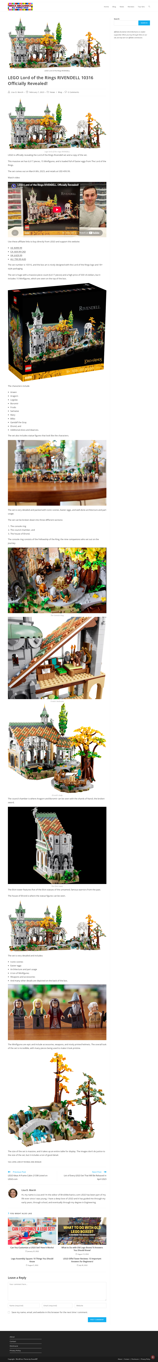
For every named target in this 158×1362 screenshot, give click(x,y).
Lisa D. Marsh (17, 92)
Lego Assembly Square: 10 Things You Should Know (32, 1260)
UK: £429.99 (16, 255)
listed (14, 1162)
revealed (38, 1162)
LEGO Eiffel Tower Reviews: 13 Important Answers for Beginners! (82, 1260)
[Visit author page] (13, 1193)
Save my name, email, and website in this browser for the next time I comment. (50, 1312)
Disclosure (14, 1346)
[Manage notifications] (153, 1357)
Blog (60, 92)
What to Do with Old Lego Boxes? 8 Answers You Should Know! (82, 1249)
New (32, 1162)
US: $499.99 (16, 247)
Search (116, 19)
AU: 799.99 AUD (18, 259)
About (12, 1337)
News (52, 92)
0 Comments (73, 92)
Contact (13, 1341)
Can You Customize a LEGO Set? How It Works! (32, 1247)
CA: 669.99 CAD (18, 251)
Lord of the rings (23, 1162)
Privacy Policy (15, 1350)
